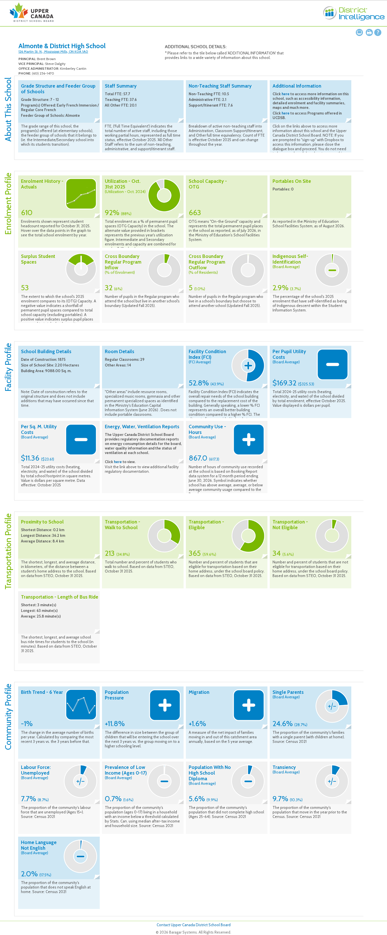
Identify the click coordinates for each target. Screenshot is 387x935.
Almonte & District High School (62, 46)
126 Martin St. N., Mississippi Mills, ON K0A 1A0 (53, 51)
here (286, 94)
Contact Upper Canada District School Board (194, 925)
